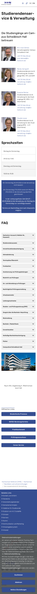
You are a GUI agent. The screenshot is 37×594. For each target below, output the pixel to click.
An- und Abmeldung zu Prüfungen (14, 283)
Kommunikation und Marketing (13, 524)
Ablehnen (18, 582)
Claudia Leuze (22, 118)
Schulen (5, 514)
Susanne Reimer (22, 92)
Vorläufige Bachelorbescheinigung (14, 335)
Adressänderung (8, 254)
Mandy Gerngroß (23, 69)
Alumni (5, 521)
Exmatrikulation (8, 330)
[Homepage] (6, 4)
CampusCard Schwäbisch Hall (12, 347)
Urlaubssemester (8, 295)
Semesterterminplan (10, 505)
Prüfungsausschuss (18, 437)
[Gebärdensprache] (27, 3)
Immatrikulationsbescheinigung (13, 249)
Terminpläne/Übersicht (10, 260)
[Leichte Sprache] (23, 3)
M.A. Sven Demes (23, 48)
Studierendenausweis (10, 243)
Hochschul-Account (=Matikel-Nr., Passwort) (14, 236)
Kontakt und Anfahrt (10, 496)
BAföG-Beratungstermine (18, 422)
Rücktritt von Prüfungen (11, 278)
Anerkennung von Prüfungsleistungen (15, 272)
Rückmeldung (7, 318)
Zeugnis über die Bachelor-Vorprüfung (15, 312)
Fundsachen (7, 266)
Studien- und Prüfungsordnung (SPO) (15, 306)
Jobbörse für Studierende (12, 508)
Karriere (5, 517)
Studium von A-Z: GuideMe (12, 511)
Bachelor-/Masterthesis (10, 324)
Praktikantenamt (18, 429)
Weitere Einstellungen (18, 590)
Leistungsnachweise (9, 301)
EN (34, 3)
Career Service (18, 445)
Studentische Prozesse (18, 414)
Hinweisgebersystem (10, 527)
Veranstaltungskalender (11, 502)
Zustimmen (18, 575)
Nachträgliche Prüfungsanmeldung (14, 289)
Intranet (5, 530)
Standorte (6, 499)
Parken (5, 341)
